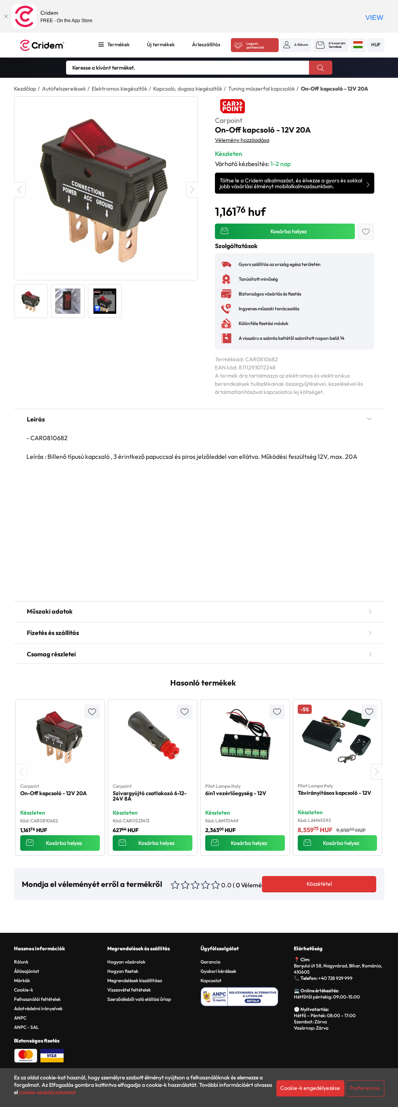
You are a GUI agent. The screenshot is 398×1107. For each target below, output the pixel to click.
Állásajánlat (26, 971)
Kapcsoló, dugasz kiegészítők (187, 88)
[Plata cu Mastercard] (25, 1055)
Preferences (364, 1087)
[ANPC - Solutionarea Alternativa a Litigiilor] (246, 995)
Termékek (118, 44)
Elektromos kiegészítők (119, 88)
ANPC (20, 1018)
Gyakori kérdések (218, 971)
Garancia (210, 962)
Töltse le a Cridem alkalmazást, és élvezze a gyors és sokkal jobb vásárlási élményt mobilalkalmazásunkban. (291, 183)
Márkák (22, 980)
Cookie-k (23, 990)
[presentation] (22, 772)
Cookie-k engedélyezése (310, 1087)
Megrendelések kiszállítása (134, 980)
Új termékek (161, 44)
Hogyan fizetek (122, 971)
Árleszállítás (206, 44)
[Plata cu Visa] (52, 1055)
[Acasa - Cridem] (51, 45)
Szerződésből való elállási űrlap (139, 999)
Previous (20, 190)
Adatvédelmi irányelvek (38, 1008)
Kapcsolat (211, 980)
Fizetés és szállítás (53, 633)
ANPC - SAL (26, 1027)
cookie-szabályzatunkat (47, 1092)
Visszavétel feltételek (129, 990)
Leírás (36, 419)
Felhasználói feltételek (37, 999)
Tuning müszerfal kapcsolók (261, 88)
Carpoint (229, 120)
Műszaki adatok (50, 611)
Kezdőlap (25, 88)
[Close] (5, 16)
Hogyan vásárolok (126, 962)
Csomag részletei (51, 654)
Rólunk (21, 962)
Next (192, 190)
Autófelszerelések (64, 88)
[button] (295, 44)
